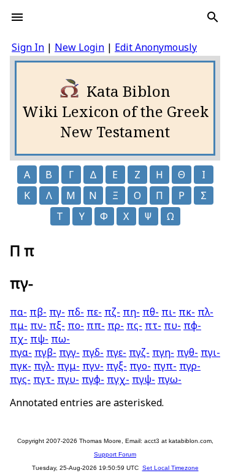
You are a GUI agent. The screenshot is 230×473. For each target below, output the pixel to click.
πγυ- (68, 379)
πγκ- (20, 366)
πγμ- (68, 366)
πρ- (115, 325)
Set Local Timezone (170, 467)
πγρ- (190, 366)
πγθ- (187, 352)
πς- (134, 325)
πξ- (57, 325)
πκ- (186, 312)
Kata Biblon (128, 91)
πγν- (93, 366)
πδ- (75, 312)
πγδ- (93, 352)
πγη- (163, 352)
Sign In (28, 47)
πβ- (38, 312)
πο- (75, 325)
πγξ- (116, 366)
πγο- (140, 366)
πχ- (19, 339)
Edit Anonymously (156, 47)
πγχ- (118, 379)
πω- (60, 339)
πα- (18, 312)
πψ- (39, 339)
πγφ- (93, 379)
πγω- (170, 379)
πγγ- (69, 352)
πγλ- (44, 366)
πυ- (172, 325)
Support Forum (115, 454)
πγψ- (143, 379)
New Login (79, 47)
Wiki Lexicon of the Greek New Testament (115, 121)
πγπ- (165, 366)
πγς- (20, 379)
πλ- (205, 312)
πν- (38, 325)
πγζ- (139, 352)
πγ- (57, 312)
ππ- (95, 325)
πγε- (116, 352)
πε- (94, 312)
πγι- (210, 352)
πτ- (153, 325)
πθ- (150, 312)
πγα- (21, 352)
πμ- (19, 325)
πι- (168, 312)
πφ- (192, 325)
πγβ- (45, 352)
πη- (131, 312)
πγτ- (44, 379)
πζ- (112, 312)
